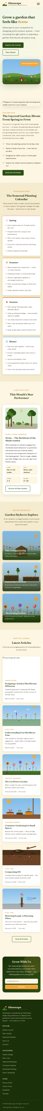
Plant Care (6, 1058)
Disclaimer (6, 1090)
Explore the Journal (13, 45)
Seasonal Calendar (9, 1037)
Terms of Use (7, 1086)
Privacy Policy (7, 1083)
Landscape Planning (9, 1069)
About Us (6, 1041)
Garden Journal (8, 1030)
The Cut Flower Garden (16, 781)
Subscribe (21, 987)
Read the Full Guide (13, 173)
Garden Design (8, 1055)
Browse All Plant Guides (18, 489)
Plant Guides (11, 52)
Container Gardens (9, 1065)
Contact (6, 1044)
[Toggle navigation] (38, 4)
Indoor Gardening (9, 1073)
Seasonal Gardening (10, 1062)
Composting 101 (13, 872)
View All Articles (21, 939)
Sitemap (6, 1094)
